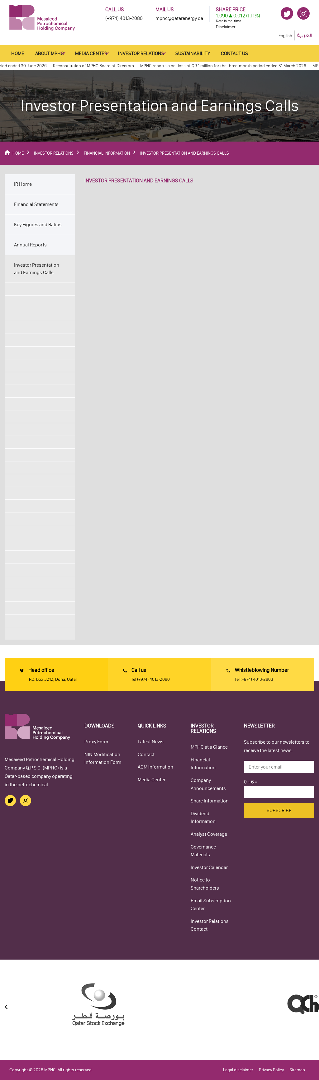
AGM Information (155, 767)
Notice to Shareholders (205, 884)
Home (17, 53)
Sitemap (297, 1070)
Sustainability (192, 53)
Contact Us (234, 53)
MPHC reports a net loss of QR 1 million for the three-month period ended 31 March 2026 (215, 65)
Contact (146, 754)
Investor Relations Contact (210, 925)
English (285, 35)
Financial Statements (36, 204)
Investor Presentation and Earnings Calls (36, 268)
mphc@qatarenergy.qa (179, 18)
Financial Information (203, 764)
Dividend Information (203, 818)
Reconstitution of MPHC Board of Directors (85, 65)
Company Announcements (208, 784)
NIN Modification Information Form (102, 758)
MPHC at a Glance (209, 747)
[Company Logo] (42, 17)
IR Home (23, 184)
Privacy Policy (271, 1070)
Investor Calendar (209, 867)
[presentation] (6, 1007)
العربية (304, 35)
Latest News (151, 742)
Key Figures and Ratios (38, 224)
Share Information (210, 801)
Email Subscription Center (211, 905)
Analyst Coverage (209, 834)
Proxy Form (96, 742)
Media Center (91, 53)
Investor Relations (141, 53)
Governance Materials (203, 851)
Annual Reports (30, 245)
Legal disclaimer (238, 1070)
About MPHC (49, 53)
